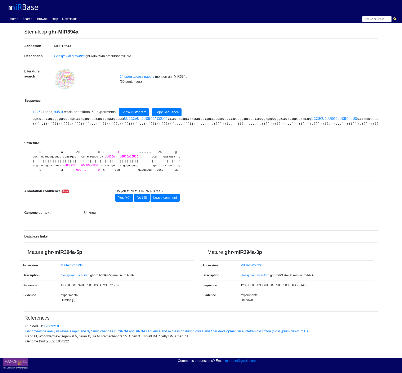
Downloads (69, 19)
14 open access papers (137, 76)
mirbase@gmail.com (240, 361)
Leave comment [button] (165, 197)
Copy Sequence (167, 112)
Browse (42, 19)
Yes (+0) (124, 197)
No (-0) (142, 197)
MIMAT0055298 (251, 265)
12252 (38, 112)
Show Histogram (133, 112)
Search (27, 19)
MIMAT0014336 (71, 265)
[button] (64, 79)
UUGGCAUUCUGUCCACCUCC (146, 119)
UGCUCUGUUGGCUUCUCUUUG (334, 119)
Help (55, 19)
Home (15, 19)
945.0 (58, 112)
